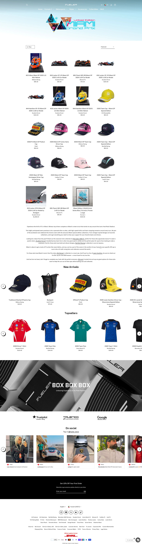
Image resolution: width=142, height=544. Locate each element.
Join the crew (106, 533)
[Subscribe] (120, 527)
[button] (138, 540)
